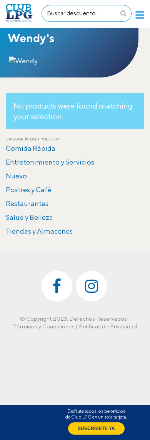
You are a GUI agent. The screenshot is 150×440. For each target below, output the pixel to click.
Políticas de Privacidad (108, 326)
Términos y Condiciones (44, 326)
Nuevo (16, 176)
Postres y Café (28, 190)
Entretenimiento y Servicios (50, 162)
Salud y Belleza (29, 217)
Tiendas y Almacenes (39, 231)
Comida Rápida (30, 148)
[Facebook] (57, 286)
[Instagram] (91, 286)
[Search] (123, 13)
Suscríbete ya (96, 428)
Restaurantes (27, 203)
